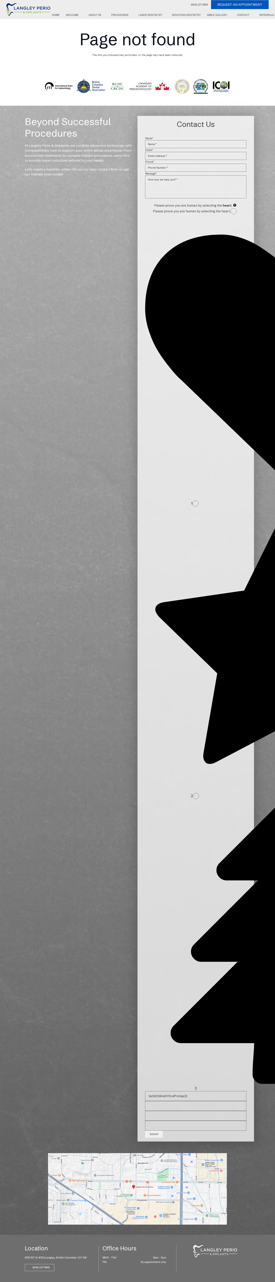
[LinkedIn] (220, 1262)
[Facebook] (206, 1262)
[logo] (28, 9)
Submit (154, 1134)
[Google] (211, 1262)
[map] (137, 1189)
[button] (80, 15)
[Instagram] (215, 1262)
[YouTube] (224, 1262)
